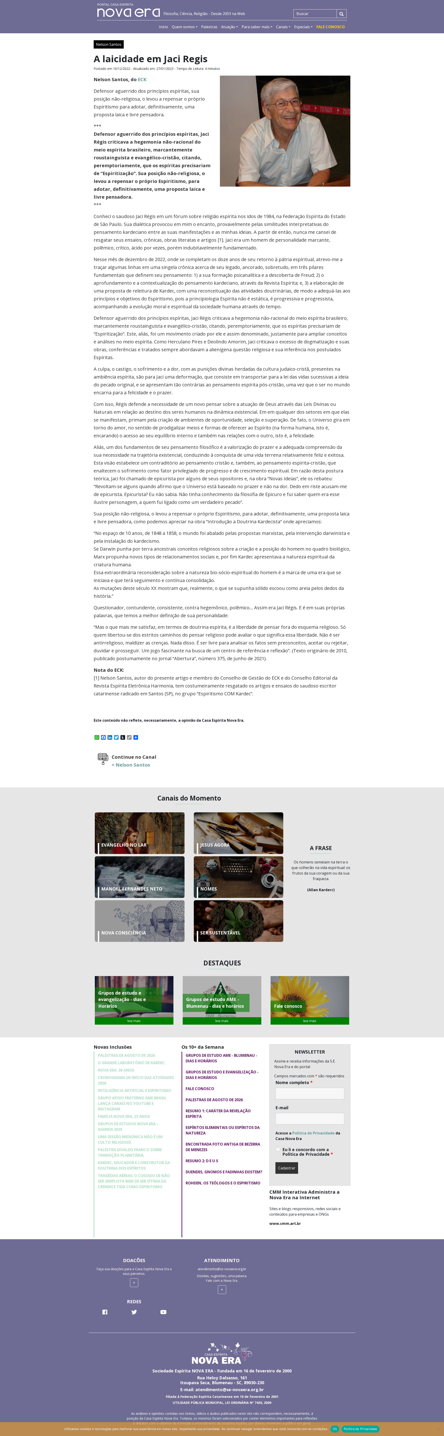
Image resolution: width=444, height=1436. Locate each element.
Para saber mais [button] (256, 26)
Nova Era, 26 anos (116, 1070)
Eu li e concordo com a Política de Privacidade (307, 1151)
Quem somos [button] (183, 26)
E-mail (281, 1107)
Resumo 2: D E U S (202, 1160)
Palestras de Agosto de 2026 (126, 1055)
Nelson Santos (108, 44)
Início (163, 26)
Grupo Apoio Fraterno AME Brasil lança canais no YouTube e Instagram (132, 1103)
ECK (142, 79)
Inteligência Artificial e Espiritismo (134, 1090)
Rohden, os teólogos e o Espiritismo (223, 1183)
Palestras (209, 26)
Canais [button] (282, 26)
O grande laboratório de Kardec (131, 1062)
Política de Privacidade (313, 1133)
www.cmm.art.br (285, 1223)
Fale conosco (200, 1088)
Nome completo (294, 1082)
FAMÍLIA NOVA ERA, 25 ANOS (124, 1116)
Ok (335, 1429)
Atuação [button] (228, 26)
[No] (438, 1429)
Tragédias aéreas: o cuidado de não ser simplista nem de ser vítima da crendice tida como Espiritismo (134, 1181)
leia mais (134, 1021)
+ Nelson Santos (131, 765)
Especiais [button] (302, 26)
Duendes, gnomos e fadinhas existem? (224, 1171)
